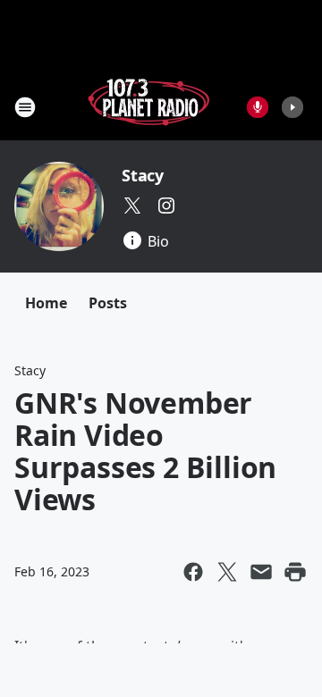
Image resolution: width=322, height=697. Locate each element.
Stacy (143, 175)
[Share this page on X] (227, 571)
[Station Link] (148, 107)
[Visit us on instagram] (166, 205)
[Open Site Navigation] (25, 107)
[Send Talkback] (257, 107)
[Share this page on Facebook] (193, 571)
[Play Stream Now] (292, 107)
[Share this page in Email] (261, 571)
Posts (108, 303)
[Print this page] (295, 571)
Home (46, 303)
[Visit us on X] (132, 205)
